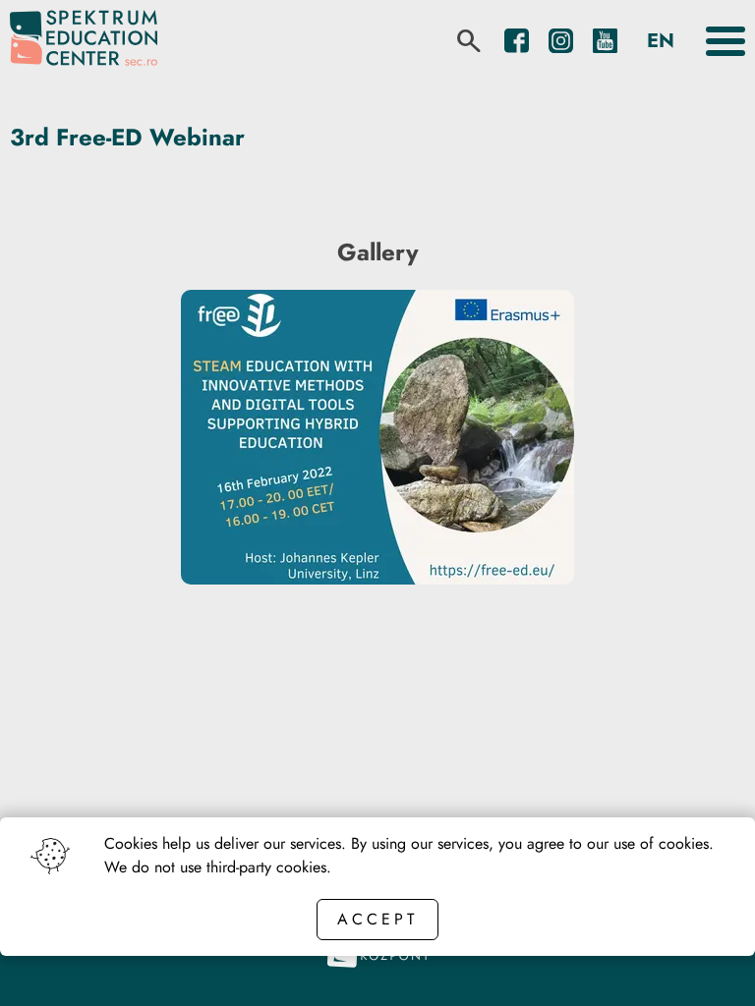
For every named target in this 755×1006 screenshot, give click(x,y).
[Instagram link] (561, 40)
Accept (377, 919)
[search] (469, 41)
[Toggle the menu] (725, 41)
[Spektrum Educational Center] (83, 41)
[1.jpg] (377, 579)
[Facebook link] (516, 40)
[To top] (708, 963)
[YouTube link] (605, 40)
